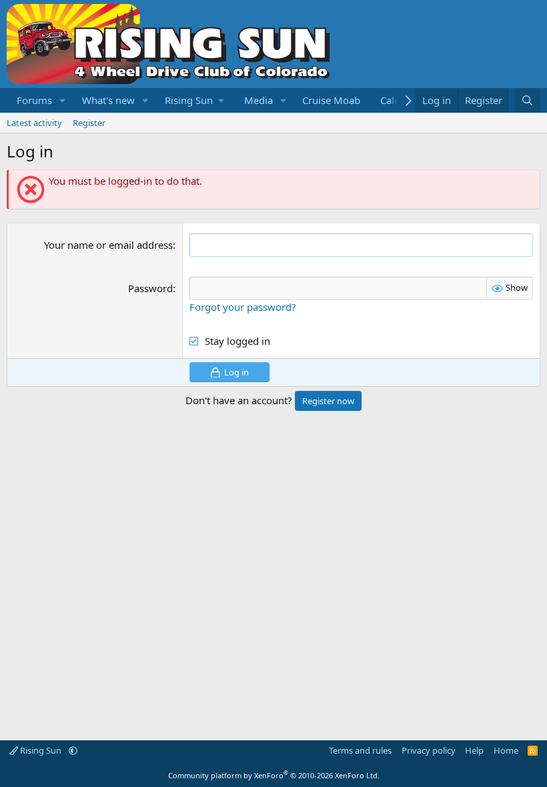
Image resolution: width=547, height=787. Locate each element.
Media (258, 100)
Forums (34, 100)
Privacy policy (429, 750)
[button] (62, 100)
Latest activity (34, 123)
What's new (108, 100)
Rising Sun (40, 750)
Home (506, 750)
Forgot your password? (242, 306)
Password (150, 288)
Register (89, 123)
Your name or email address (108, 244)
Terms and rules (360, 750)
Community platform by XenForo (274, 775)
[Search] (527, 100)
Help (474, 750)
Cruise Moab (331, 100)
